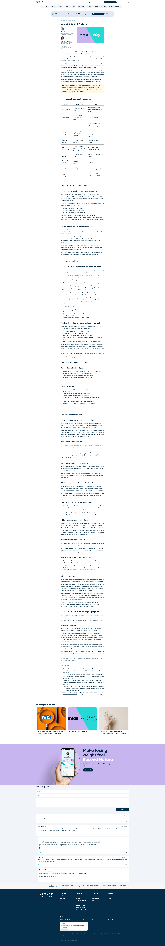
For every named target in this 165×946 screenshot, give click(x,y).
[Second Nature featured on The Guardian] (53, 885)
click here (72, 845)
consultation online (53, 873)
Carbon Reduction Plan (81, 909)
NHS (93, 2)
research (81, 299)
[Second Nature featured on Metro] (123, 886)
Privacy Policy (79, 902)
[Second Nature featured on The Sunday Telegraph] (91, 886)
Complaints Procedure (81, 905)
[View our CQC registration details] (74, 926)
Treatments (62, 2)
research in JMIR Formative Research (77, 203)
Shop (93, 902)
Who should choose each (67, 53)
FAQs (76, 53)
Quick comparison (70, 51)
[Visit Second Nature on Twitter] (63, 917)
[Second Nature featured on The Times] (68, 886)
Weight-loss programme (65, 895)
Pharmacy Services (80, 907)
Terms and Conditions (81, 900)
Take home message (84, 53)
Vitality (100, 2)
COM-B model (79, 292)
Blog (93, 900)
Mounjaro (94, 615)
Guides (81, 2)
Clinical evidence (80, 51)
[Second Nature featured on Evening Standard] (110, 886)
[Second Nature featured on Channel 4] (79, 886)
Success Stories (73, 2)
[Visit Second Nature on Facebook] (60, 917)
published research (94, 425)
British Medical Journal (75, 67)
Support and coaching (92, 51)
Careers (78, 898)
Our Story (87, 2)
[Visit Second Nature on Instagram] (65, 917)
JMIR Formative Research (89, 67)
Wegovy (102, 615)
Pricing (100, 51)
